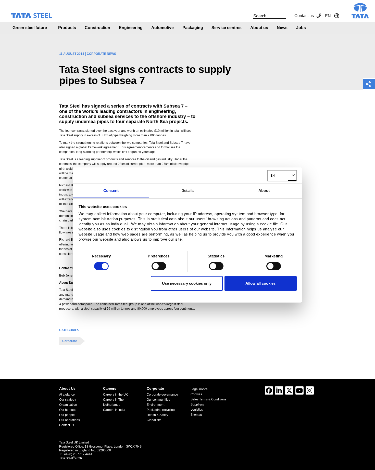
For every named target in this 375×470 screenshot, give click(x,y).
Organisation (68, 405)
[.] (248, 16)
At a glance (67, 394)
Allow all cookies (260, 283)
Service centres (226, 27)
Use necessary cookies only (186, 283)
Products (67, 27)
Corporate (69, 341)
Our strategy (67, 399)
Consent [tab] (111, 190)
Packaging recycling (161, 410)
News (282, 27)
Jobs (301, 27)
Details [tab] (187, 190)
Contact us (304, 16)
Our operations (69, 420)
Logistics (197, 409)
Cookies (196, 394)
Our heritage (68, 410)
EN (272, 175)
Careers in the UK (115, 394)
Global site (154, 420)
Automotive (162, 27)
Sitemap (196, 414)
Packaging (192, 27)
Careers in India (114, 410)
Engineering (131, 27)
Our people (67, 415)
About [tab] (264, 190)
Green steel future (29, 27)
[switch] (159, 266)
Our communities (158, 399)
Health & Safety (157, 415)
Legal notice (199, 389)
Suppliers (197, 404)
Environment (155, 405)
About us (259, 27)
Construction (97, 27)
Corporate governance (162, 394)
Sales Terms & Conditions (208, 399)
